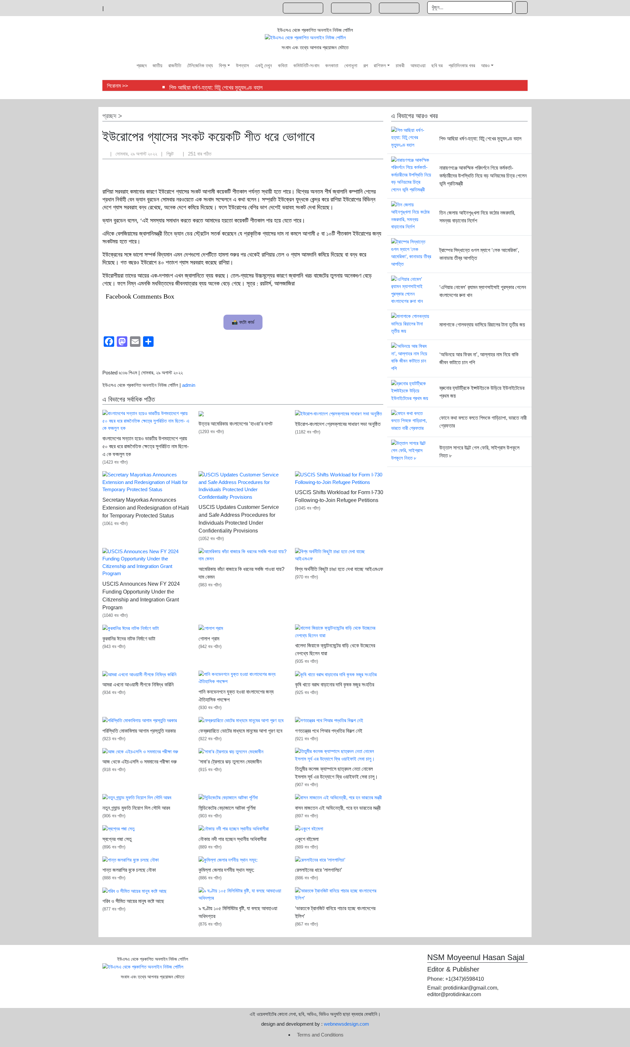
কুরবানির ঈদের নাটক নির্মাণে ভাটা (128, 638)
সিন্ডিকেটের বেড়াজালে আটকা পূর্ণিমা (227, 808)
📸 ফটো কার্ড (243, 322)
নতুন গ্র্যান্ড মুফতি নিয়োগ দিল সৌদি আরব (136, 808)
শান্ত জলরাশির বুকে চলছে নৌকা (129, 870)
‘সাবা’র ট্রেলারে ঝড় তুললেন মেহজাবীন (230, 761)
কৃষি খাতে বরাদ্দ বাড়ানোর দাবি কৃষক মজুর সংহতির (334, 684)
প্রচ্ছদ (109, 115)
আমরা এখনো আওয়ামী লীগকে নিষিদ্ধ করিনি (138, 684)
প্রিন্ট (170, 154)
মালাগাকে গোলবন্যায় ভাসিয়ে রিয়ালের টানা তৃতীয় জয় (482, 324)
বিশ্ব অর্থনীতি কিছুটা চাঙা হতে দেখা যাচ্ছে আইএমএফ (339, 569)
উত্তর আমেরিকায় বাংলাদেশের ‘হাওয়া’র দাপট (235, 424)
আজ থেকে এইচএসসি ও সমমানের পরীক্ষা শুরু (139, 761)
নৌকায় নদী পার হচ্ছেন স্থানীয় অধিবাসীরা (232, 839)
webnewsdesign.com (346, 1024)
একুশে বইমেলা (307, 839)
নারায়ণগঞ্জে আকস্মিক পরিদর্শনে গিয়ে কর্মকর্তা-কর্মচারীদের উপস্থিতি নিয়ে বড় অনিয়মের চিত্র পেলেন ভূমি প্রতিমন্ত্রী (483, 175)
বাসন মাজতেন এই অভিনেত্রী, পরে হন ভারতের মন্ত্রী (338, 808)
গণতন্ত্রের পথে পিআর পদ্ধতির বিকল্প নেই (328, 731)
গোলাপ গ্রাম (209, 638)
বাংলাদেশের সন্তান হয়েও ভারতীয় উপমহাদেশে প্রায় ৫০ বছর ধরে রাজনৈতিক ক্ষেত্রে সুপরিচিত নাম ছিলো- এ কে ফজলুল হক (145, 446)
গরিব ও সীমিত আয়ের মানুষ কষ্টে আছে (133, 901)
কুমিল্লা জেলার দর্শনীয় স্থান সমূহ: (226, 870)
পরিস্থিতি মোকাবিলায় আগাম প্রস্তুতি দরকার (139, 731)
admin (188, 385)
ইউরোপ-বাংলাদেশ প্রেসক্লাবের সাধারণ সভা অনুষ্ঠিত (338, 424)
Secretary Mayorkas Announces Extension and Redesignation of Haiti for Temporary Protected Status (145, 507)
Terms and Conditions (320, 1034)
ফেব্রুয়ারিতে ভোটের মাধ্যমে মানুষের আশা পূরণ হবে (240, 731)
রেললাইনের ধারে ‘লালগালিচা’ (318, 870)
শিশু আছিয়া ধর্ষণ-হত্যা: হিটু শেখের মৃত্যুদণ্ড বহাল (215, 87)
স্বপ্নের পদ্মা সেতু (117, 839)
